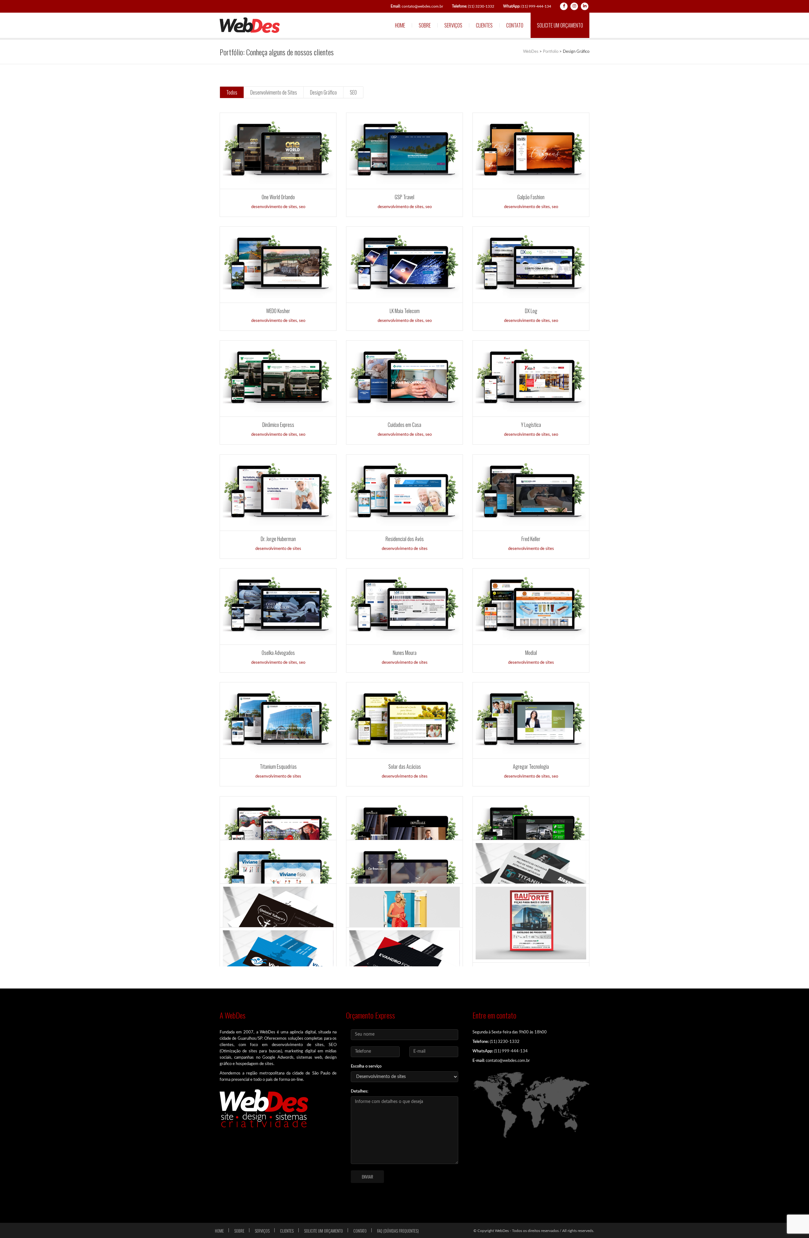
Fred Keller (530, 539)
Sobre (425, 25)
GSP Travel (404, 197)
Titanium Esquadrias (278, 766)
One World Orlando (278, 197)
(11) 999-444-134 (527, 6)
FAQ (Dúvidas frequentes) (398, 1231)
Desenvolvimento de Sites (273, 92)
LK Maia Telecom (405, 311)
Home (400, 25)
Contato (514, 25)
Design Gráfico (323, 92)
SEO (353, 92)
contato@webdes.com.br (417, 6)
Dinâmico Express (278, 424)
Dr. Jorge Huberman (278, 539)
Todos (231, 92)
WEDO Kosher (278, 311)
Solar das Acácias (404, 766)
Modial (531, 652)
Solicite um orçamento (560, 25)
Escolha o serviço (366, 1066)
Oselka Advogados (278, 652)
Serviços (453, 25)
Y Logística (531, 424)
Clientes (484, 25)
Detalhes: (359, 1091)
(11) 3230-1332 (473, 6)
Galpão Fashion (530, 197)
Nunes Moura (405, 652)
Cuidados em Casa (404, 424)
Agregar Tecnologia (531, 766)
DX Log (531, 311)
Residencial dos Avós (405, 539)
